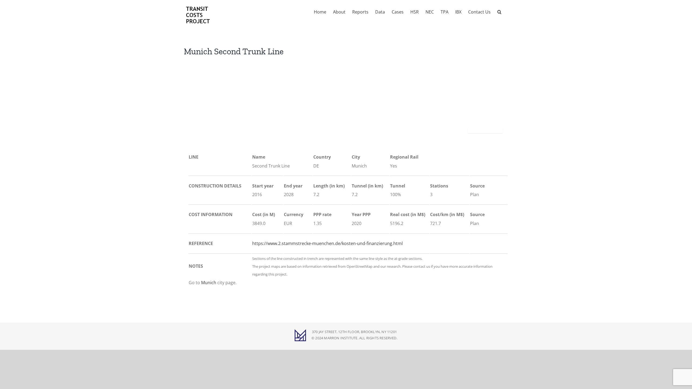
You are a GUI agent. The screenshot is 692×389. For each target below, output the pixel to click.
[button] (499, 11)
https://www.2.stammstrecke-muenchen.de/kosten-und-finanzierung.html (327, 243)
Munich (208, 283)
